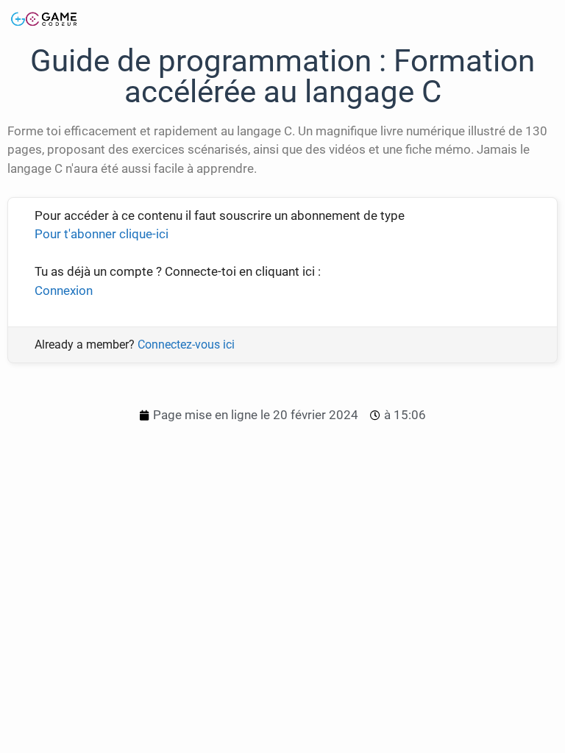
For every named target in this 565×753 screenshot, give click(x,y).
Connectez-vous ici (186, 344)
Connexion (64, 290)
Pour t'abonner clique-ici (101, 233)
